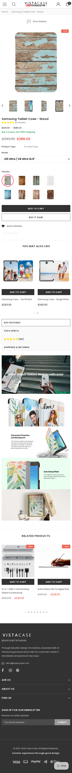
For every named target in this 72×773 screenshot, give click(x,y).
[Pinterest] (18, 670)
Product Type (8, 146)
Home (5, 11)
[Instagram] (11, 670)
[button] (8, 122)
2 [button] (37, 313)
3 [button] (31, 612)
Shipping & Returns (16, 347)
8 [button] (46, 612)
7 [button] (43, 612)
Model (5, 152)
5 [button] (37, 612)
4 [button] (34, 612)
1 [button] (34, 313)
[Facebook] (4, 670)
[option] (36, 62)
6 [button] (40, 612)
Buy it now (36, 217)
